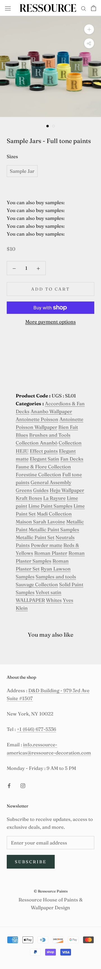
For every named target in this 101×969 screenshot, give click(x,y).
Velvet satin (48, 592)
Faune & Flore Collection (43, 466)
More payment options (50, 321)
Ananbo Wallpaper (51, 411)
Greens (24, 490)
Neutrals (65, 537)
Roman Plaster (50, 553)
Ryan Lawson (56, 569)
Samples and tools (56, 576)
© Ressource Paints (51, 891)
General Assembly (51, 482)
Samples (25, 576)
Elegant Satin (44, 459)
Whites (54, 600)
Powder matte (46, 545)
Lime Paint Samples (50, 506)
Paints (23, 545)
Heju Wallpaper (67, 490)
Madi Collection (54, 514)
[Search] (83, 8)
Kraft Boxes (29, 498)
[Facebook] (9, 785)
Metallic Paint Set (35, 537)
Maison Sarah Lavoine (40, 521)
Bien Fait (68, 427)
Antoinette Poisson (37, 419)
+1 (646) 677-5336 (36, 729)
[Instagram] (22, 785)
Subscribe (31, 861)
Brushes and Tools (49, 435)
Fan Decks (71, 459)
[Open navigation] (8, 7)
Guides (41, 490)
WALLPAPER (30, 600)
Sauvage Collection (37, 584)
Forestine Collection (38, 474)
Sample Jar (22, 171)
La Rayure (54, 498)
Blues (22, 435)
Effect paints (44, 451)
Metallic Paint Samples (54, 529)
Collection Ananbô (37, 443)
